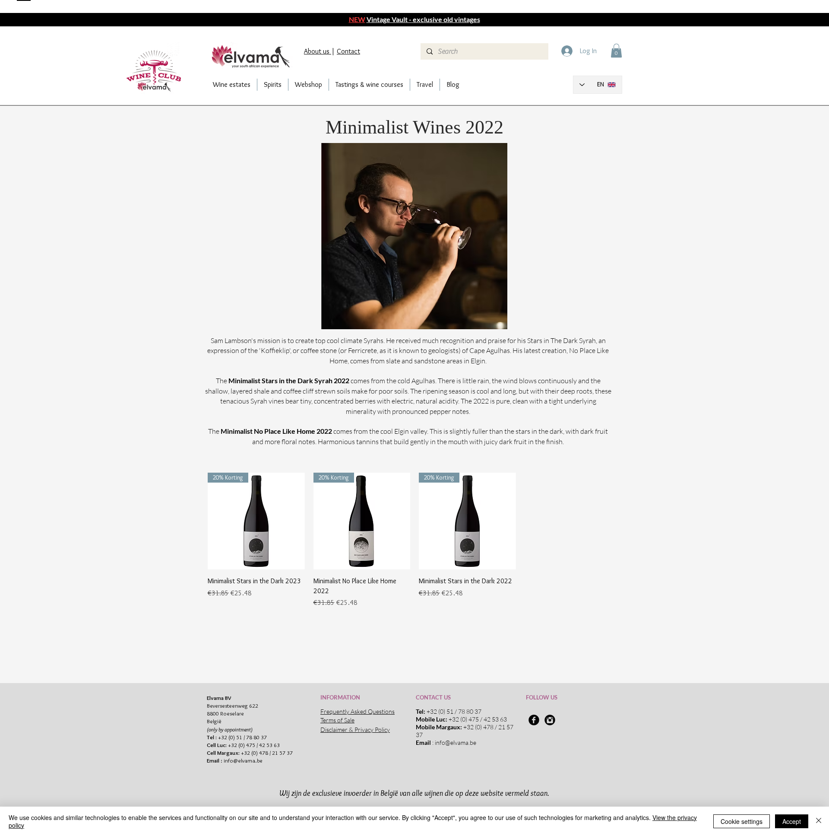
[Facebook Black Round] (533, 720)
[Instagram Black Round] (549, 720)
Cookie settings (742, 821)
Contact (348, 51)
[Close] (818, 821)
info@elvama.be (243, 760)
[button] (616, 50)
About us (317, 51)
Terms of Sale (337, 720)
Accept (791, 821)
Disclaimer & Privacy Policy (355, 729)
